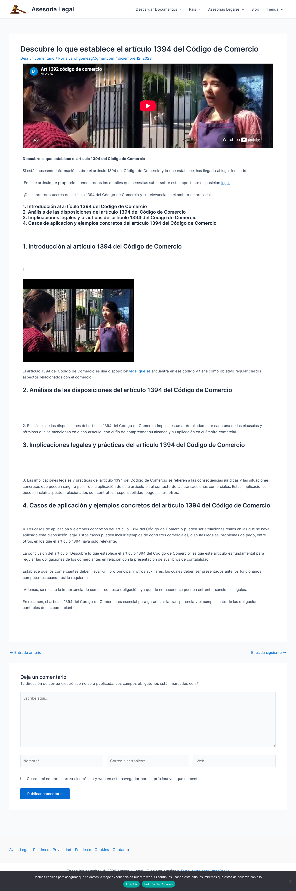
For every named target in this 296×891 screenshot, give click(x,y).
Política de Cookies (92, 849)
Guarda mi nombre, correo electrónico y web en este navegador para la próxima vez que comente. (113, 778)
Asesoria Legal (52, 9)
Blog (255, 9)
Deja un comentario (37, 58)
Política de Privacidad (52, 849)
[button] (179, 9)
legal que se (139, 371)
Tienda (272, 9)
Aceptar (131, 884)
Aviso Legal (19, 849)
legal (225, 182)
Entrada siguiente (268, 652)
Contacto (121, 849)
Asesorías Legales (224, 9)
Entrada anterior (26, 652)
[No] (290, 881)
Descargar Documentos (156, 9)
